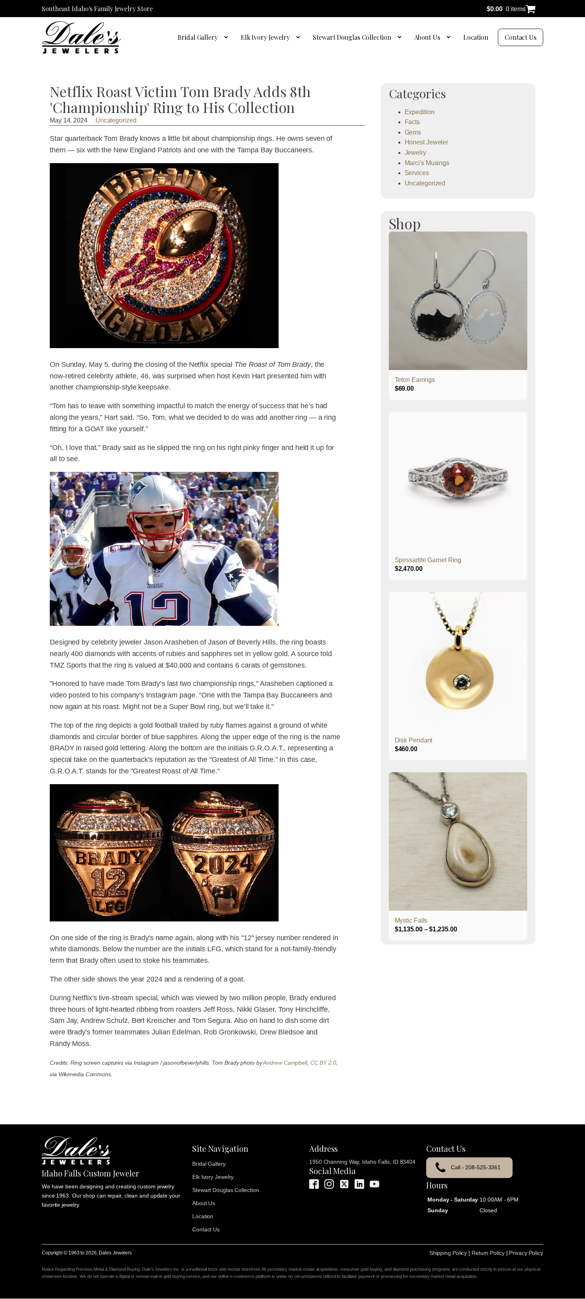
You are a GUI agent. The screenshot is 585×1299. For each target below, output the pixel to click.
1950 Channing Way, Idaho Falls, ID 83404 (362, 1162)
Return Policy (488, 1253)
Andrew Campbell (285, 1062)
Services (417, 172)
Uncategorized (116, 120)
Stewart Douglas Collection (352, 37)
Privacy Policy (526, 1253)
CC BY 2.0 (323, 1062)
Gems (413, 132)
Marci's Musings (427, 163)
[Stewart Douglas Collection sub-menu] (401, 37)
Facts (412, 122)
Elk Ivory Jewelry (265, 37)
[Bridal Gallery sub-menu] (227, 37)
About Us (427, 37)
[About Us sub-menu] (450, 37)
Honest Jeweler (426, 142)
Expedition (420, 112)
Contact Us (520, 37)
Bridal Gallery (197, 37)
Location (475, 37)
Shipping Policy (448, 1253)
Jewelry (415, 152)
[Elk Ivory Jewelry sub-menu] (299, 37)
